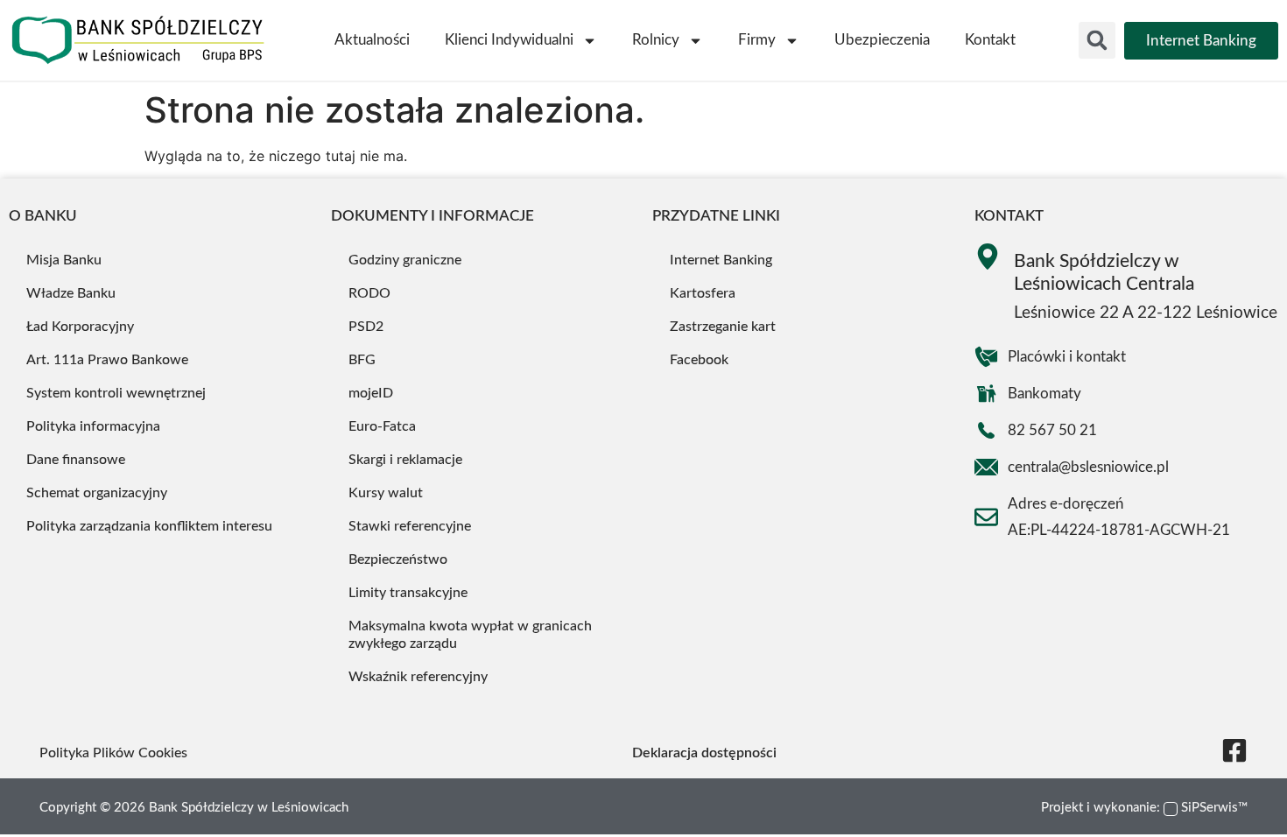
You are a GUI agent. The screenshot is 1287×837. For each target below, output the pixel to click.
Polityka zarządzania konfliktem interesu (149, 526)
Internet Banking (721, 260)
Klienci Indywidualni (509, 39)
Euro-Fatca (382, 426)
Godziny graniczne (404, 260)
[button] (1097, 40)
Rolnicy (655, 39)
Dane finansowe (75, 460)
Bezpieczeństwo (397, 559)
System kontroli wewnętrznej (116, 393)
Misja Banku (64, 260)
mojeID (370, 393)
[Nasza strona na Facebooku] (1234, 750)
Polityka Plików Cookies (113, 753)
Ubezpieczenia (882, 39)
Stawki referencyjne (409, 526)
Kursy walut (385, 493)
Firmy (757, 39)
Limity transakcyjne (408, 593)
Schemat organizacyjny (96, 493)
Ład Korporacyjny (80, 327)
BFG (362, 360)
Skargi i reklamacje (405, 460)
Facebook (699, 360)
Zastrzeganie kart (723, 327)
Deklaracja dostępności (704, 753)
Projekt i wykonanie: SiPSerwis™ (1144, 807)
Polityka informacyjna (93, 426)
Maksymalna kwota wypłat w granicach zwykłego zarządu (470, 635)
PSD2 (365, 327)
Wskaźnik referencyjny (418, 677)
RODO (369, 293)
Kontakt (990, 39)
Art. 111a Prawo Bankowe (107, 360)
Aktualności (372, 39)
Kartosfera (702, 293)
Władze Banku (71, 293)
